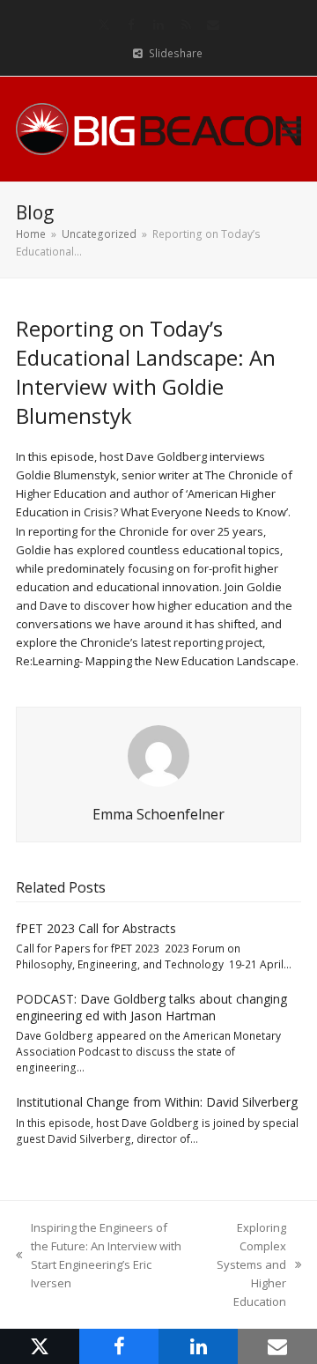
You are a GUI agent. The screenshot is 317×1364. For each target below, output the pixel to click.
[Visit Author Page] (158, 754)
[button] (291, 129)
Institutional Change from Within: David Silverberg (157, 1101)
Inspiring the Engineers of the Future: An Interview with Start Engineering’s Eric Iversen (98, 1255)
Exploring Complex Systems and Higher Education (244, 1264)
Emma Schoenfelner (158, 814)
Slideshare (176, 53)
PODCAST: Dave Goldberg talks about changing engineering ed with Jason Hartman (151, 1007)
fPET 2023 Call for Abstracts (96, 928)
